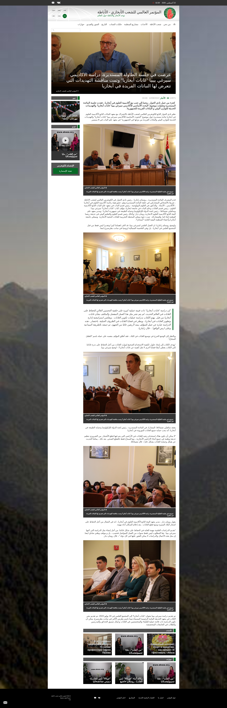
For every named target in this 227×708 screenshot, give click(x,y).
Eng (59, 10)
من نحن (167, 24)
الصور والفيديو (93, 24)
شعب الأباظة (155, 24)
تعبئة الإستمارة (65, 171)
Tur (65, 10)
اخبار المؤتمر (121, 698)
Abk (53, 16)
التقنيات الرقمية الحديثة (146, 698)
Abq (59, 16)
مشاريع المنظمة (131, 24)
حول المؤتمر (171, 698)
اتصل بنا (161, 698)
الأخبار (162, 98)
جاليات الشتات (115, 24)
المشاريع (132, 698)
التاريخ (104, 24)
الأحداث (144, 24)
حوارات (81, 24)
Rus (53, 10)
